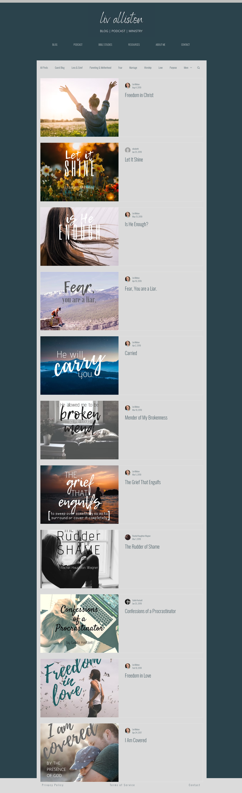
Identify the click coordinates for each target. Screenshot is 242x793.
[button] (198, 68)
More (186, 67)
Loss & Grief (77, 67)
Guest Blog (59, 67)
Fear (120, 67)
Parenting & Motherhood (100, 67)
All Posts (44, 67)
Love (161, 67)
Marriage (133, 67)
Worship (147, 67)
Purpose (173, 67)
